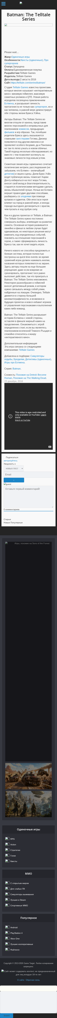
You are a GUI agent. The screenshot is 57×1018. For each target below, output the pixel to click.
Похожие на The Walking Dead (29, 378)
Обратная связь (33, 980)
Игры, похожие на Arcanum (28, 807)
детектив (9, 174)
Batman (17, 368)
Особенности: (12, 60)
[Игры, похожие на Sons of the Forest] (28, 651)
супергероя (40, 106)
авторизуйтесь (10, 460)
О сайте (20, 980)
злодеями (26, 196)
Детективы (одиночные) (38, 359)
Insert (7, 1015)
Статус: (8, 66)
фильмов (9, 132)
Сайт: (7, 82)
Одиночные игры (20, 57)
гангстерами (22, 138)
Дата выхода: (12, 79)
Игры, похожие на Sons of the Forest (28, 557)
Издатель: (10, 76)
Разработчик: (12, 73)
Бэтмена (9, 103)
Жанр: (7, 57)
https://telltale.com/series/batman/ (28, 82)
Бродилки (19, 359)
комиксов (24, 129)
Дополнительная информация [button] (20, 343)
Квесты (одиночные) (32, 60)
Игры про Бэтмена (14, 362)
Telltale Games (20, 87)
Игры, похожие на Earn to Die (28, 779)
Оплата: (9, 70)
